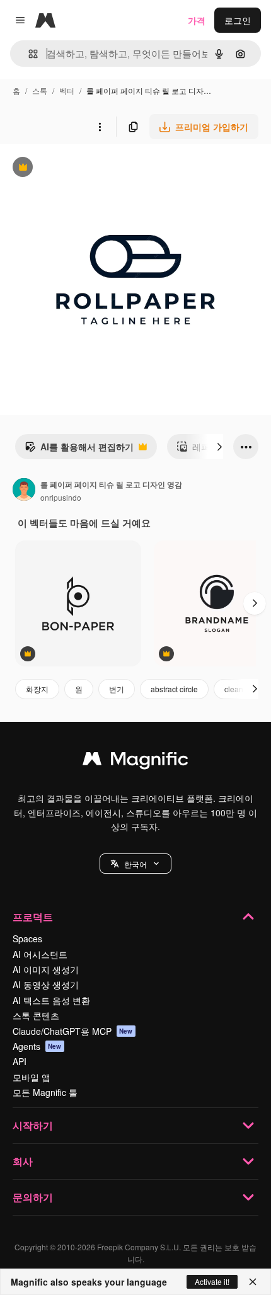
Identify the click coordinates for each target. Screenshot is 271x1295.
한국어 (135, 864)
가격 (196, 20)
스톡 (39, 90)
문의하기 (33, 1197)
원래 (72, 168)
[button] (135, 863)
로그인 (237, 20)
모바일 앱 (31, 1077)
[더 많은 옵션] (99, 126)
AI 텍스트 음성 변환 (51, 1000)
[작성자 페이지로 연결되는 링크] (24, 490)
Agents (37, 1046)
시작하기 (33, 1125)
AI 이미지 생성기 (46, 969)
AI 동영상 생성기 (46, 984)
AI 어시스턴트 (40, 954)
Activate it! (212, 1281)
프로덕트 (33, 917)
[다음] (219, 446)
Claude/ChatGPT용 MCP (73, 1031)
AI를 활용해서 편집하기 (79, 449)
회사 (23, 1161)
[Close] (252, 1281)
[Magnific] (135, 761)
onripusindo (60, 497)
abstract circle (174, 688)
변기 (116, 688)
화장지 (37, 688)
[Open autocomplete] (28, 54)
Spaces (27, 938)
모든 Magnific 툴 (45, 1092)
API (19, 1061)
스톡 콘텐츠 (36, 1015)
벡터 (66, 90)
